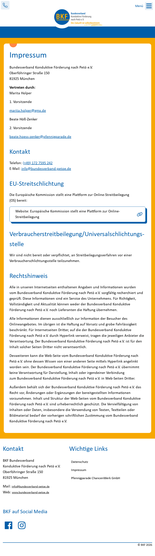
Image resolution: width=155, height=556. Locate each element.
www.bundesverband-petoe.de (30, 492)
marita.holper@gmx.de (27, 111)
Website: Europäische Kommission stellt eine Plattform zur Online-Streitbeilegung (67, 214)
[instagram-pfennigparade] (21, 526)
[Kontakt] (5, 5)
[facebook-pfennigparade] (8, 526)
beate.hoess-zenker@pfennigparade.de (40, 137)
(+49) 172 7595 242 (38, 163)
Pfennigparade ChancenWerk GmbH (95, 478)
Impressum (78, 470)
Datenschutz (79, 462)
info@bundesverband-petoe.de (46, 169)
